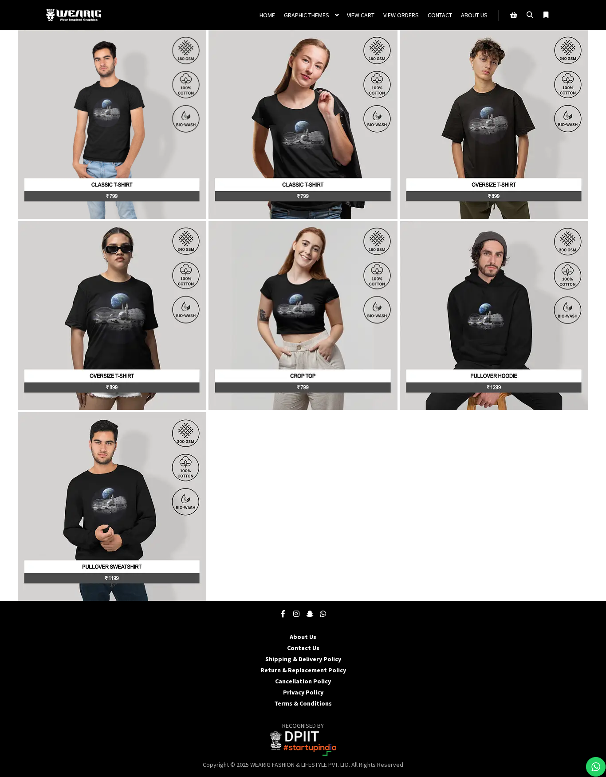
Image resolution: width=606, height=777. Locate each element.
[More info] (546, 15)
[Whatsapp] (323, 613)
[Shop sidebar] (514, 15)
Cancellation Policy (303, 681)
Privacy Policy (303, 692)
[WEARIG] (73, 15)
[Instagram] (296, 613)
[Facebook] (283, 613)
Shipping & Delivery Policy (303, 659)
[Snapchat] (309, 613)
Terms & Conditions (303, 703)
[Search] (530, 15)
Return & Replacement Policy (303, 670)
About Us (303, 637)
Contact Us (303, 648)
